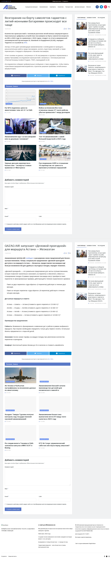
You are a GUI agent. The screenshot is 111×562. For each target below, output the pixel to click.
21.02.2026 (8, 141)
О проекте (65, 1)
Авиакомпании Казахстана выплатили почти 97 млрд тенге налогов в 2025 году (52, 416)
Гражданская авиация (31, 7)
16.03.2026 (42, 392)
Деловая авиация (80, 7)
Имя (6, 208)
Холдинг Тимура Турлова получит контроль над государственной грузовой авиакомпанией (19, 416)
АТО (25, 43)
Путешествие (69, 7)
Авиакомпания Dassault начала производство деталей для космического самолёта (52, 388)
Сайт (40, 216)
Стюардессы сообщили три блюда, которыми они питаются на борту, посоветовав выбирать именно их (97, 43)
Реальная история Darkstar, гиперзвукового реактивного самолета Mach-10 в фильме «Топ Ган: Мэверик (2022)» (96, 69)
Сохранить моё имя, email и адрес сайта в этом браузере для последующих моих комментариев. (37, 224)
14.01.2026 (42, 170)
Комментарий (9, 186)
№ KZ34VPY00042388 (86, 530)
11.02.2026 (42, 448)
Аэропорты (53, 7)
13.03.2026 (8, 112)
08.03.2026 (42, 114)
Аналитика (61, 7)
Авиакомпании (43, 7)
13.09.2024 (8, 253)
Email (7, 216)
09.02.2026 (42, 141)
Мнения (88, 7)
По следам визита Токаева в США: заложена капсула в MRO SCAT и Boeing (19, 445)
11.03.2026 (42, 421)
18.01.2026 (8, 170)
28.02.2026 (8, 450)
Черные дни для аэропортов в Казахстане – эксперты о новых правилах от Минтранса (18, 165)
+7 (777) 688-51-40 (6, 1)
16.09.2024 (8, 28)
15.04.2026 (8, 392)
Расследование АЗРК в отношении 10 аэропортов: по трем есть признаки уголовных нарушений (53, 165)
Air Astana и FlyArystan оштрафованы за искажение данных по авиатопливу (20, 388)
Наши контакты (57, 1)
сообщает (29, 258)
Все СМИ (50, 81)
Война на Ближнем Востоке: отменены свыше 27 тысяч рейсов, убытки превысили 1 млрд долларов (54, 110)
